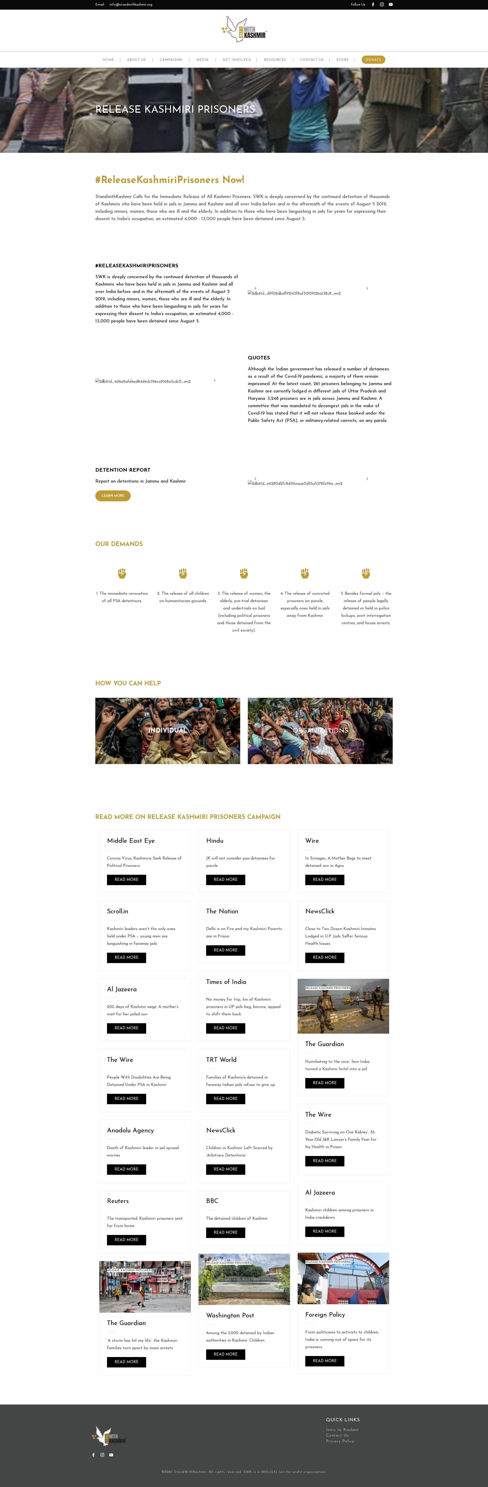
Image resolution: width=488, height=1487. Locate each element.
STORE (343, 60)
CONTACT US (312, 60)
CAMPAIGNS (171, 60)
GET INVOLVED (237, 60)
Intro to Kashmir (342, 1430)
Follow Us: (358, 4)
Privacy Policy (340, 1441)
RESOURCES (275, 60)
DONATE (373, 60)
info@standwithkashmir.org (131, 4)
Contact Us (337, 1436)
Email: (100, 4)
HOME (108, 60)
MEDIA (202, 60)
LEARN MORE (113, 496)
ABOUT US (136, 60)
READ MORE (127, 880)
